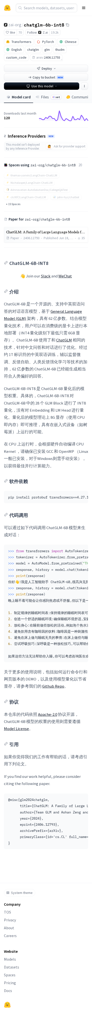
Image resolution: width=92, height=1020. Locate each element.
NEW (51, 136)
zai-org (14, 24)
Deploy (47, 68)
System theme (22, 892)
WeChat (65, 276)
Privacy (10, 919)
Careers (10, 935)
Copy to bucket (48, 77)
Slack (46, 276)
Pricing (10, 982)
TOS (7, 912)
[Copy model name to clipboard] (67, 24)
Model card (21, 96)
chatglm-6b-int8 (44, 24)
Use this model (42, 86)
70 (20, 32)
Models (10, 959)
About (9, 927)
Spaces (9, 974)
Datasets (11, 967)
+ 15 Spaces (13, 204)
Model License (16, 728)
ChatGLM (64, 340)
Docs (8, 990)
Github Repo (53, 686)
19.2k (55, 32)
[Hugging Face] (7, 1004)
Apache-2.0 (47, 714)
